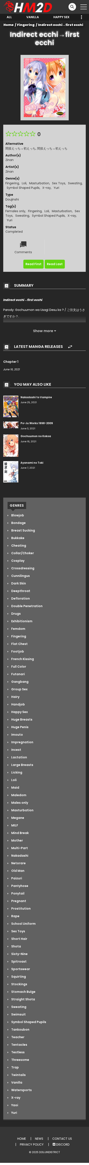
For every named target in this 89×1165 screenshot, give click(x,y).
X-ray (46, 188)
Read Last (55, 264)
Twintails (18, 1075)
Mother (17, 840)
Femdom (18, 629)
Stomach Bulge (23, 992)
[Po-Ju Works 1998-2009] (10, 425)
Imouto (17, 734)
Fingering (26, 25)
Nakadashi (19, 855)
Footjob (17, 651)
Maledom (18, 795)
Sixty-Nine (19, 954)
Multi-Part (19, 848)
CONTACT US (62, 1138)
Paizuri (16, 878)
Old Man (17, 871)
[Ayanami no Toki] (10, 471)
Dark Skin (18, 583)
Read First (33, 264)
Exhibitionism (21, 621)
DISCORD (62, 1144)
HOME (21, 1138)
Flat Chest (19, 644)
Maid (15, 787)
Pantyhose (19, 886)
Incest (16, 750)
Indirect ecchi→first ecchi (60, 25)
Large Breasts (22, 765)
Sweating (75, 183)
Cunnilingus (20, 576)
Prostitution (21, 908)
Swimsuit (18, 1014)
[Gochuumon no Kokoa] (10, 445)
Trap (15, 1067)
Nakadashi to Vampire (36, 397)
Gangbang (20, 682)
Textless (18, 1052)
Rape (15, 916)
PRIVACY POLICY (32, 1144)
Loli (24, 183)
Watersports (21, 1090)
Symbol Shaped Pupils (23, 188)
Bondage (18, 523)
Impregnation (22, 742)
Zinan (9, 160)
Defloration (20, 598)
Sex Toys (58, 183)
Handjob (18, 704)
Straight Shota (23, 999)
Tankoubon (20, 1029)
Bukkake (17, 538)
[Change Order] (70, 346)
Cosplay (17, 561)
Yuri (56, 188)
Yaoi (14, 1105)
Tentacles (19, 1044)
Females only (15, 211)
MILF (14, 825)
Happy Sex (61, 17)
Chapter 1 (10, 362)
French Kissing (22, 659)
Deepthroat (20, 591)
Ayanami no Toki (32, 463)
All (9, 17)
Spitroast (19, 961)
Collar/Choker (22, 553)
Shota (16, 946)
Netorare (18, 863)
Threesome (20, 1060)
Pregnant (18, 901)
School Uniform (23, 923)
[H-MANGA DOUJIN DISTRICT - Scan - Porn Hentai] (28, 7)
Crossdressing (22, 568)
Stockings (19, 984)
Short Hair (19, 939)
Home (8, 25)
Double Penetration (27, 606)
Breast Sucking (23, 530)
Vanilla (32, 17)
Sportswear (20, 969)
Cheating (18, 545)
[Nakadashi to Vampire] (10, 406)
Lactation (19, 757)
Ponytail (17, 893)
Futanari (18, 674)
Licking (16, 772)
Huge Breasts (21, 719)
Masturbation (39, 183)
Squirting (18, 976)
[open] (83, 7)
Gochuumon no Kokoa (36, 436)
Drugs (16, 613)
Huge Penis (20, 727)
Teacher (17, 1037)
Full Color (18, 666)
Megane (17, 818)
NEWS (39, 1138)
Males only (19, 803)
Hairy (15, 697)
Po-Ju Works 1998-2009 (37, 423)
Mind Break (20, 833)
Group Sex (19, 689)
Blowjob (17, 515)
